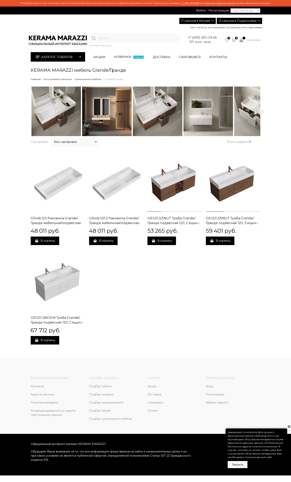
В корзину (48, 240)
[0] (227, 41)
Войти (201, 10)
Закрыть (237, 464)
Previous (29, 112)
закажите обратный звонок (220, 3)
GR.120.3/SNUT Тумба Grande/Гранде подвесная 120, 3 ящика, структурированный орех (232, 223)
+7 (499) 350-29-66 (189, 3)
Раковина (106, 45)
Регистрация (218, 10)
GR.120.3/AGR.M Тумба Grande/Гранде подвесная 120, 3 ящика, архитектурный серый (57, 322)
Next (262, 112)
